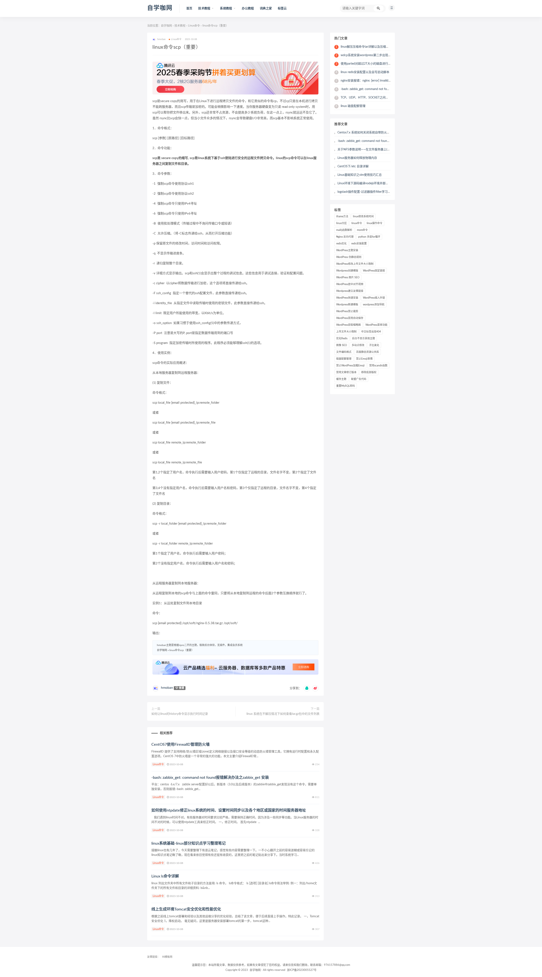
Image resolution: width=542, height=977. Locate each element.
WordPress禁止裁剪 (347, 311)
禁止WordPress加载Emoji (350, 365)
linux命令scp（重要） (181, 650)
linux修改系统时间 (363, 216)
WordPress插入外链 (374, 298)
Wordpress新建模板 (347, 304)
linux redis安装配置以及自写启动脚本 (362, 72)
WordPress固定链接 (374, 270)
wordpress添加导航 (373, 304)
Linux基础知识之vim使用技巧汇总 (359, 174)
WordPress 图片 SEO (347, 277)
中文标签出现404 (371, 331)
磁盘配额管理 (343, 359)
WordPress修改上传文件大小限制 (354, 264)
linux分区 (341, 223)
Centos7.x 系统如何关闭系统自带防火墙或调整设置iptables (376, 132)
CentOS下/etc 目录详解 (353, 166)
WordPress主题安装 (347, 250)
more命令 (362, 230)
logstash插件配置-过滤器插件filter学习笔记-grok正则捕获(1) (376, 191)
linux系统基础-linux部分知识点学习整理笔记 (188, 843)
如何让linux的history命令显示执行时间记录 (179, 713)
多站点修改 (358, 345)
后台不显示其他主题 (363, 338)
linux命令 (356, 223)
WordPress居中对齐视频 (349, 284)
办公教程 (248, 8)
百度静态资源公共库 (367, 352)
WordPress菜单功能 (376, 325)
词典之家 (266, 8)
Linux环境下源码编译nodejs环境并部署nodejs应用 (370, 183)
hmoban (167, 687)
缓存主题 (341, 379)
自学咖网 (160, 8)
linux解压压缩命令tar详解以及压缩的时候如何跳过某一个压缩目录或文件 (386, 46)
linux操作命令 (374, 223)
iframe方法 (342, 216)
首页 (189, 8)
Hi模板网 (167, 957)
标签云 (282, 8)
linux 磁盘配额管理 (350, 106)
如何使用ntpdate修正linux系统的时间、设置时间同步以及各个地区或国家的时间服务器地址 (228, 810)
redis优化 (341, 243)
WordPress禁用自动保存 (349, 318)
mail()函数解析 (344, 230)
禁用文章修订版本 (346, 372)
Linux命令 (194, 25)
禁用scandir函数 (378, 365)
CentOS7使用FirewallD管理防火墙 (180, 745)
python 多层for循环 (369, 237)
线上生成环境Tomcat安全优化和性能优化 (186, 909)
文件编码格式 (343, 352)
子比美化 (374, 345)
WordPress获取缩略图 (348, 325)
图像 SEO (341, 345)
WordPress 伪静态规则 (348, 257)
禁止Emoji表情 (364, 359)
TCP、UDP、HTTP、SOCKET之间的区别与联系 (369, 97)
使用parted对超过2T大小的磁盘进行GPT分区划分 (370, 63)
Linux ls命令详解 (165, 876)
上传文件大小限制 (346, 331)
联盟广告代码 (358, 379)
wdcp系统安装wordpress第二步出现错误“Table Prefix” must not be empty (386, 55)
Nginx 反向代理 (345, 237)
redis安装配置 (359, 243)
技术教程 (179, 25)
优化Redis (341, 338)
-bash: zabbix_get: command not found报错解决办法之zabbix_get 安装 (210, 778)
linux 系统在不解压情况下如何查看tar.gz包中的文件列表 (282, 713)
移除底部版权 (368, 372)
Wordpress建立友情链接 (349, 291)
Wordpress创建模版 (347, 270)
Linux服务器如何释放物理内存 (357, 158)
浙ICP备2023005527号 (302, 970)
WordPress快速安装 (347, 298)
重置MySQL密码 (345, 386)
